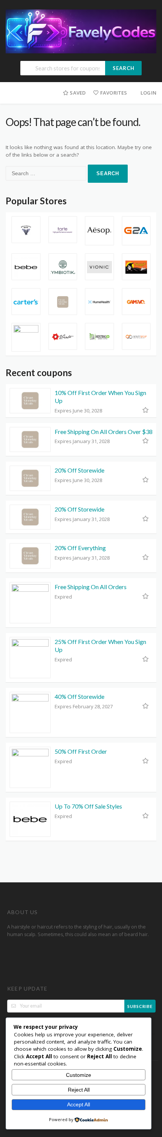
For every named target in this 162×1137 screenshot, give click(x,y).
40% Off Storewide (79, 696)
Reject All (79, 1090)
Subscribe (140, 1006)
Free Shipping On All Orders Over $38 (104, 431)
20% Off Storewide (79, 470)
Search (123, 68)
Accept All (78, 1104)
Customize (78, 1075)
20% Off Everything (80, 547)
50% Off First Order (81, 751)
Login (148, 92)
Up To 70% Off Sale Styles (88, 806)
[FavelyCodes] (81, 30)
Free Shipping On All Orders (91, 586)
